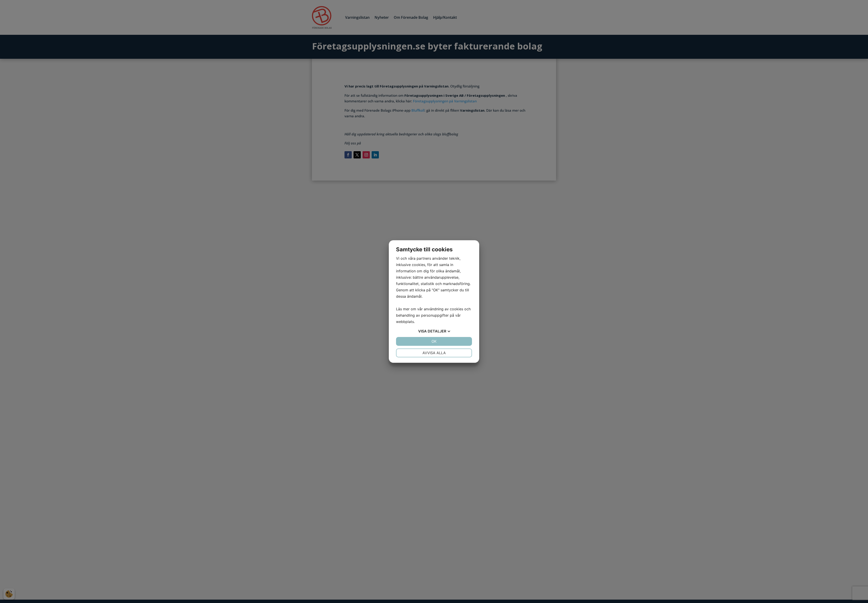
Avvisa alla (434, 353)
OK (434, 341)
